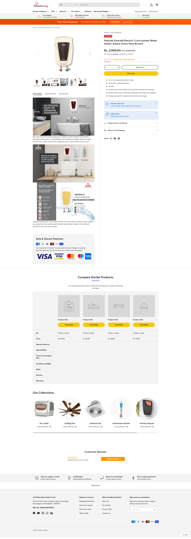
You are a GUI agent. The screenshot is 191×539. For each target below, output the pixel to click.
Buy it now (131, 73)
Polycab (106, 33)
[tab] (37, 94)
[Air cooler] (44, 409)
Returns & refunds (86, 505)
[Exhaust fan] (95, 409)
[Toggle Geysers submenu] (68, 11)
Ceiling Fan (70, 423)
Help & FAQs (83, 513)
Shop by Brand (140, 11)
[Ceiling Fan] (70, 409)
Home (34, 27)
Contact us (106, 513)
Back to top (95, 485)
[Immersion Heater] (121, 409)
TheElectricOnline (42, 530)
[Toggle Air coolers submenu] (81, 11)
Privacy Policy (107, 509)
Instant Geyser (147, 423)
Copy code (128, 22)
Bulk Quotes (153, 11)
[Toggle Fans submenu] (56, 11)
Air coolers (75, 11)
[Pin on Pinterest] (119, 138)
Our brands (106, 505)
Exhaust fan (95, 423)
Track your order (85, 509)
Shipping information (86, 501)
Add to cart (140, 67)
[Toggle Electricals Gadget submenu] (110, 11)
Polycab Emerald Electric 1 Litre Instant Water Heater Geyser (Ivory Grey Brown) (50, 27)
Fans (53, 11)
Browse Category (40, 11)
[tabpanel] (63, 163)
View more (95, 280)
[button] (157, 5)
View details (69, 325)
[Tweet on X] (111, 138)
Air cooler (44, 423)
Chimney (88, 11)
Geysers (63, 11)
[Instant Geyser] (147, 409)
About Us (105, 501)
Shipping (115, 54)
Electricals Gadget (101, 11)
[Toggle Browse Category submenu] (48, 11)
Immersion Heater (121, 423)
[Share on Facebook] (115, 138)
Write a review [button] (113, 459)
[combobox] (99, 5)
